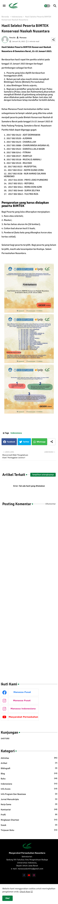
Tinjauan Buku (29, 830)
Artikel (29, 763)
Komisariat (29, 809)
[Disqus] (29, 550)
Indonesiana (17, 16)
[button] (47, 5)
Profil (29, 814)
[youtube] (29, 875)
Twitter (26, 442)
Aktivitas (29, 758)
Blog (29, 773)
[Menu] (4, 6)
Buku (29, 778)
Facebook (11, 442)
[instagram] (34, 875)
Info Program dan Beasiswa (29, 794)
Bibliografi (29, 768)
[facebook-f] (24, 875)
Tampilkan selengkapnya (43, 474)
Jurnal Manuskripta (29, 799)
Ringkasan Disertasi (29, 820)
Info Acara (29, 789)
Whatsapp (41, 442)
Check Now (25, 891)
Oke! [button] (7, 898)
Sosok (29, 825)
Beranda (5, 16)
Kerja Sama (29, 804)
